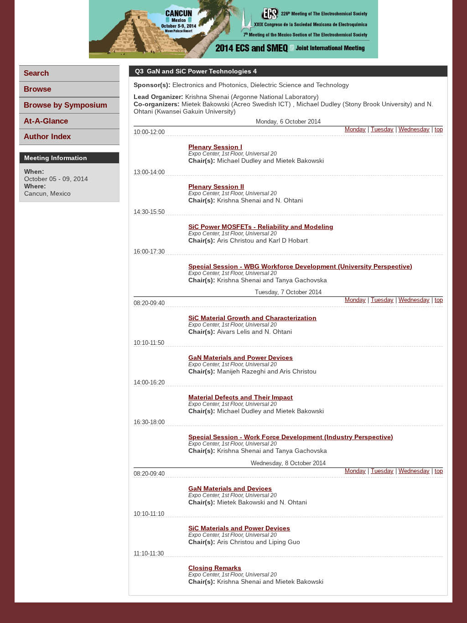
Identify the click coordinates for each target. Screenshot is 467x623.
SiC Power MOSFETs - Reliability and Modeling (260, 226)
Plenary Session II (216, 186)
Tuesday (382, 129)
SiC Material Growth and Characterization (252, 318)
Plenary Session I (215, 147)
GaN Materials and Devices (230, 488)
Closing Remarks (214, 567)
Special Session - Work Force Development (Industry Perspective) (290, 437)
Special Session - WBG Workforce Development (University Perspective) (300, 266)
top (439, 129)
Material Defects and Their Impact (240, 397)
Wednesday (414, 129)
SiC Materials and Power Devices (239, 528)
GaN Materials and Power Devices (240, 357)
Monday (355, 129)
